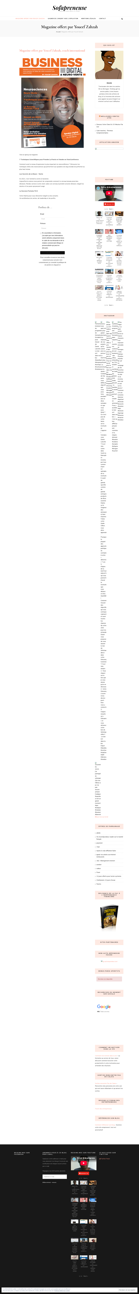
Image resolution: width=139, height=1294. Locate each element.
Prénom (42, 223)
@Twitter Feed (104, 1159)
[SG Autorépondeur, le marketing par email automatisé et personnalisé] (109, 961)
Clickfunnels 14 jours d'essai (105, 880)
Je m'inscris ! (52, 252)
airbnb (98, 833)
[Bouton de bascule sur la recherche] (122, 19)
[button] (111, 209)
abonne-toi (110, 204)
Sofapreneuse (69, 7)
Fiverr (98, 872)
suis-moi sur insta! (102, 817)
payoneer (99, 843)
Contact (102, 18)
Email (42, 214)
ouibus (98, 868)
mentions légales (88, 18)
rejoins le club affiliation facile (106, 851)
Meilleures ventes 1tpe (110, 117)
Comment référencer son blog (105, 1125)
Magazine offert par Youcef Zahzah (30, 18)
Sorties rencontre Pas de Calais (105, 1083)
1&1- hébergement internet (105, 861)
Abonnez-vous (50, 1182)
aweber (98, 865)
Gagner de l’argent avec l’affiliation (63, 18)
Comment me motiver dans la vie (106, 1056)
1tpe (98, 847)
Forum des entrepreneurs (103, 1109)
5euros (98, 884)
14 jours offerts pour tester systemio (108, 876)
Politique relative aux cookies (62, 1290)
